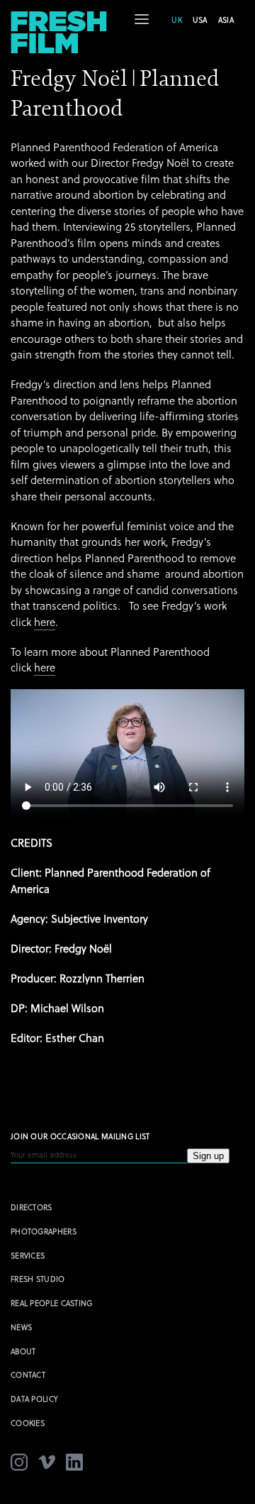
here (44, 622)
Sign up (208, 1156)
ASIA (226, 19)
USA (200, 19)
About (23, 1351)
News (21, 1327)
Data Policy (34, 1398)
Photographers (43, 1231)
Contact (28, 1374)
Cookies (28, 1422)
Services (28, 1255)
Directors (31, 1207)
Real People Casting (52, 1302)
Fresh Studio (38, 1278)
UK (176, 19)
